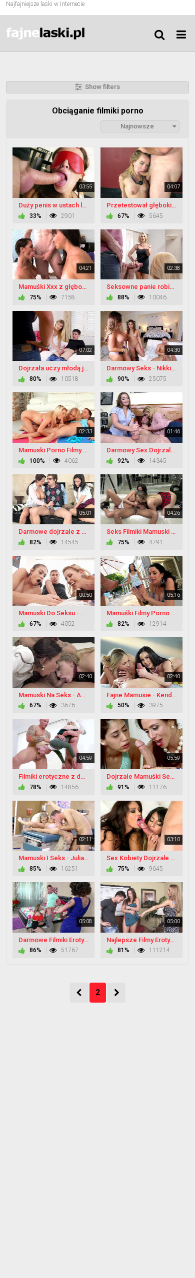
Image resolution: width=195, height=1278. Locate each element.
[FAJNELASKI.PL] (56, 33)
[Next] (116, 993)
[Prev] (79, 993)
